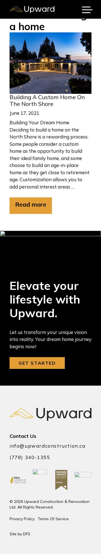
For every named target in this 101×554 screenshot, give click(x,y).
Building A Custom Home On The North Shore (47, 100)
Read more (30, 204)
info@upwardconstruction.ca (48, 446)
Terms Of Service (53, 518)
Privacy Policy (22, 518)
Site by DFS (20, 533)
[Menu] (87, 9)
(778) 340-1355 (30, 457)
